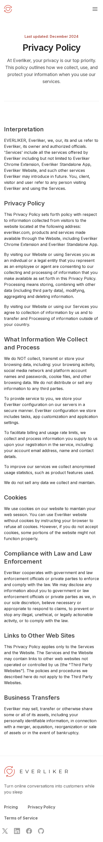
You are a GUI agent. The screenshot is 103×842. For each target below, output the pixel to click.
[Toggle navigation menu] (95, 9)
